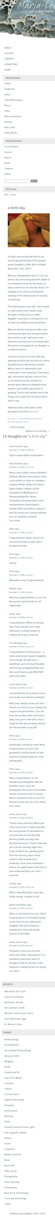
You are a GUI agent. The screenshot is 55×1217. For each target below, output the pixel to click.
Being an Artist (30, 419)
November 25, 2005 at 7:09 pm (21, 908)
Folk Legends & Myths (15, 1133)
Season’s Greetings (13, 997)
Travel (7, 1204)
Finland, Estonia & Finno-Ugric (19, 1127)
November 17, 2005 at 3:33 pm (21, 558)
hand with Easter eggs (15, 1019)
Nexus (7, 105)
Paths (7, 111)
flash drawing (16, 427)
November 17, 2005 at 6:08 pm (21, 592)
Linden (12, 884)
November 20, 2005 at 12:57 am (21, 887)
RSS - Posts (10, 195)
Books (7, 1067)
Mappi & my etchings (38, 431)
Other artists (10, 1171)
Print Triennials (12, 1182)
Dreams (8, 122)
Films (7, 1122)
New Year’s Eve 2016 (15, 991)
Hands (7, 83)
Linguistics (9, 1149)
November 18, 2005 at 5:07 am (21, 617)
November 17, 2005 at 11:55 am (21, 467)
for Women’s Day (13, 1024)
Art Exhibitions (11, 1045)
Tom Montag (15, 643)
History (8, 1138)
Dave (11, 571)
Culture (8, 1089)
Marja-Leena (23, 422)
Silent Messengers (13, 100)
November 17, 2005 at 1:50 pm (21, 533)
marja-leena (15, 684)
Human (8, 152)
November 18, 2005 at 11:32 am (21, 647)
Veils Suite (9, 127)
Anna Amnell (16, 446)
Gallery (8, 53)
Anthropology (11, 1039)
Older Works (10, 133)
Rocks (7, 163)
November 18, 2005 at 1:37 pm (21, 688)
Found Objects (11, 147)
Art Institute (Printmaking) (17, 1050)
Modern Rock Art (12, 1155)
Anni (11, 554)
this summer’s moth (14, 1008)
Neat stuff (9, 1166)
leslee (12, 614)
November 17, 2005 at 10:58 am (21, 450)
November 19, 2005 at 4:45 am (21, 739)
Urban (7, 174)
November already (13, 1002)
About (8, 48)
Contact (9, 59)
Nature (7, 158)
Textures (8, 169)
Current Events (11, 1094)
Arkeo (7, 95)
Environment (10, 1111)
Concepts (9, 1083)
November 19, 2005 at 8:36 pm (21, 818)
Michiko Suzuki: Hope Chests (18, 1013)
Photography (10, 1176)
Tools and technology (15, 1198)
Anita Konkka (16, 464)
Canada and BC (12, 1072)
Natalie (12, 589)
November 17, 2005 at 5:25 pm (21, 575)
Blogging (8, 1061)
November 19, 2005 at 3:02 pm (21, 773)
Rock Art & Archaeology (16, 1193)
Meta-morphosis (12, 116)
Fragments (9, 89)
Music (7, 1160)
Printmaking (10, 1188)
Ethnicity (8, 1116)
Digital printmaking (14, 1100)
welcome (33, 412)
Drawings (9, 1105)
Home (7, 70)
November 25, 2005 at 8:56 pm (21, 946)
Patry (12, 769)
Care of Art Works (13, 1078)
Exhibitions (11, 64)
